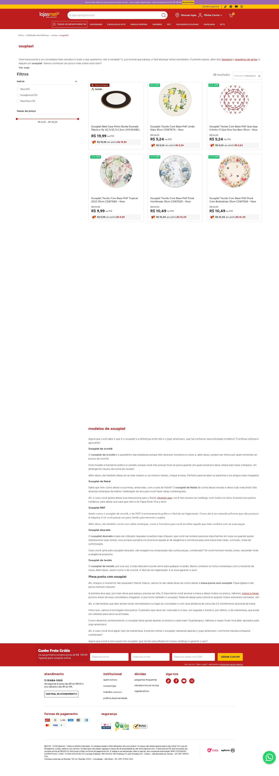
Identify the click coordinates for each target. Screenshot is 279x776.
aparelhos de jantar (246, 59)
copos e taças (250, 593)
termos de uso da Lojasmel (232, 664)
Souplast (64, 35)
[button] (47, 81)
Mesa (54, 35)
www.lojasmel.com (147, 749)
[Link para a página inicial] (21, 35)
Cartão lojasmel (210, 6)
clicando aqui (164, 497)
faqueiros (227, 59)
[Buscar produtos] (164, 15)
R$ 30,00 (51, 122)
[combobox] (117, 15)
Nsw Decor (28, 101)
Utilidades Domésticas (37, 35)
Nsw (25, 89)
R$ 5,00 (42, 122)
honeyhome (29, 95)
